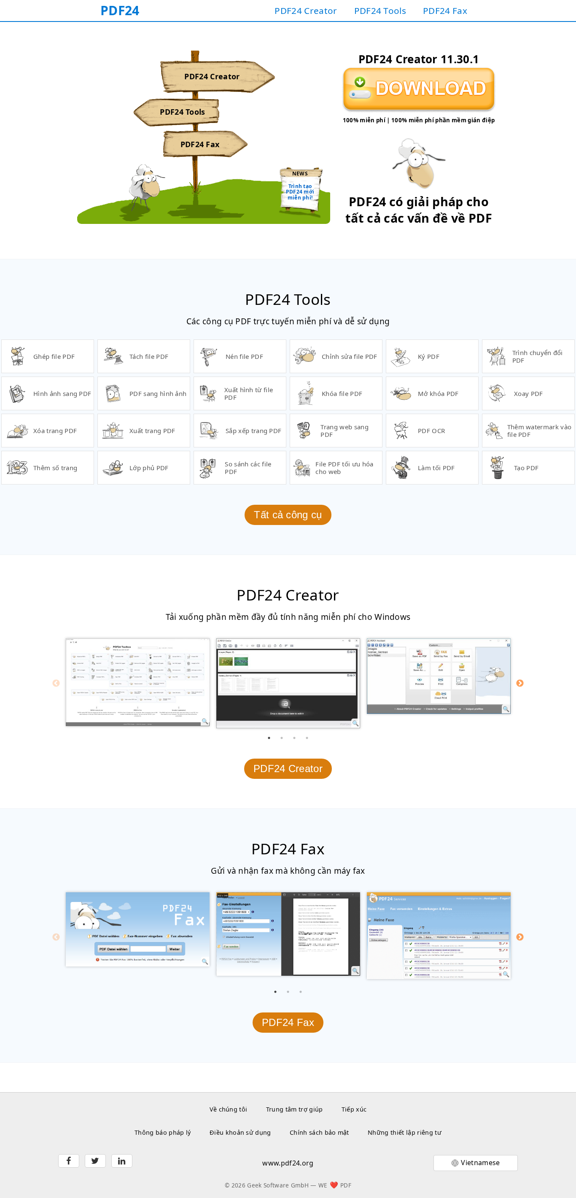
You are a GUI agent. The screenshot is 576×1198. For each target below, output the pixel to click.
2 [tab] (281, 738)
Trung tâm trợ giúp (294, 1109)
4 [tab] (307, 738)
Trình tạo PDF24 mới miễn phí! (300, 191)
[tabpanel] (138, 682)
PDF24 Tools (380, 10)
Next (520, 683)
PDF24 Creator (306, 10)
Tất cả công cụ (288, 514)
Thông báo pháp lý (163, 1132)
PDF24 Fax (445, 10)
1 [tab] (269, 738)
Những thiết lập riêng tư (404, 1132)
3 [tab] (294, 738)
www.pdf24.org (287, 1163)
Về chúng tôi (229, 1109)
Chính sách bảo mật (319, 1132)
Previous (56, 683)
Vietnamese (480, 1162)
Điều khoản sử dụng (240, 1132)
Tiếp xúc (354, 1109)
